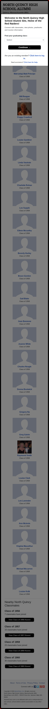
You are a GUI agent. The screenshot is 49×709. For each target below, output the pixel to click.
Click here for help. (31, 62)
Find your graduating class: (16, 36)
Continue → (25, 47)
